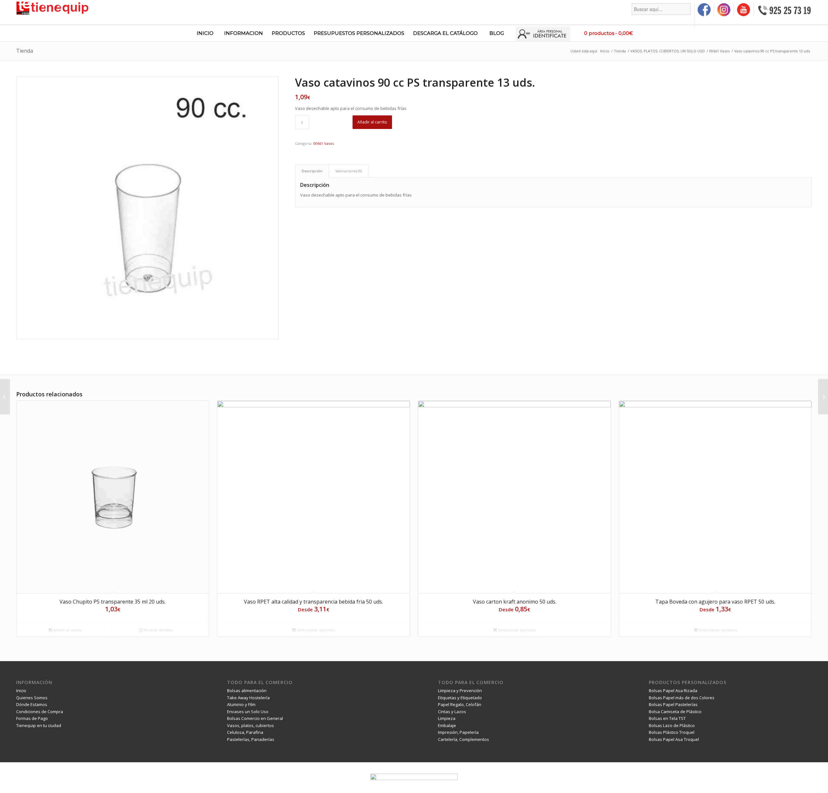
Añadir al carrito (372, 122)
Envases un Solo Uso (247, 711)
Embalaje (447, 725)
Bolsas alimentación (247, 690)
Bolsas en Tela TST (667, 718)
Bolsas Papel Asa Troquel (674, 739)
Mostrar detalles (158, 629)
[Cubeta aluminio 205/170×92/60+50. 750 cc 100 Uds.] (5, 396)
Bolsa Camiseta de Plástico (675, 711)
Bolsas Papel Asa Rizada (673, 690)
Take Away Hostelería (248, 698)
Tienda (24, 50)
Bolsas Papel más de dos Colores (681, 698)
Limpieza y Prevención (460, 690)
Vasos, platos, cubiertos (250, 725)
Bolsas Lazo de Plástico (672, 725)
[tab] (312, 170)
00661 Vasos (323, 143)
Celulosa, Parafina (245, 732)
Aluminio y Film (241, 704)
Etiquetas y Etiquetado (460, 698)
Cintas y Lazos (452, 711)
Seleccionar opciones (315, 629)
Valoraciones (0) (348, 170)
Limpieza (446, 718)
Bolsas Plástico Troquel (671, 732)
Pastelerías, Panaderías (250, 739)
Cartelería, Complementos (463, 739)
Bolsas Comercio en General (255, 718)
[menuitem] (661, 15)
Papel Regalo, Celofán (459, 704)
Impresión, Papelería (458, 732)
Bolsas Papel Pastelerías (673, 704)
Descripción (312, 170)
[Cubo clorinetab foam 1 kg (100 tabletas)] (823, 396)
